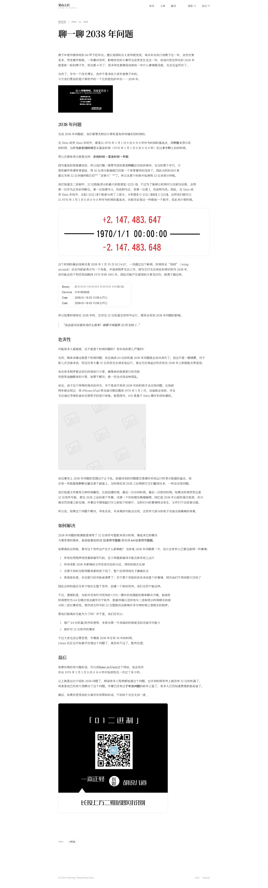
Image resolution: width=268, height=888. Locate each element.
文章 (162, 6)
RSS (197, 877)
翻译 (173, 6)
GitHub (206, 877)
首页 (151, 6)
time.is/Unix (108, 667)
